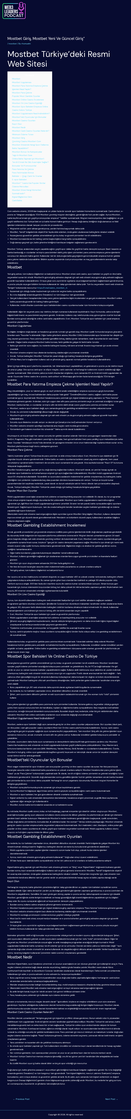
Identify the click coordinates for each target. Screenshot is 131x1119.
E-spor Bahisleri (19, 179)
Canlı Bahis (17, 200)
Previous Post (21, 1099)
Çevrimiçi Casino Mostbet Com (26, 141)
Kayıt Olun (17, 124)
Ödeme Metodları (20, 186)
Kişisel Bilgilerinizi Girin (22, 197)
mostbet (13, 43)
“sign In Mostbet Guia (22, 155)
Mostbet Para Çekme (22, 92)
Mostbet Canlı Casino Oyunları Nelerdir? (30, 131)
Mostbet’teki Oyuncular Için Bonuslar (29, 117)
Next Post (111, 1099)
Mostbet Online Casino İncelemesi (28, 99)
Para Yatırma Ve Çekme (23, 169)
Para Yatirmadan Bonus (23, 172)
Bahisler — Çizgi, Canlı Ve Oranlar (27, 176)
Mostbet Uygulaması (21, 82)
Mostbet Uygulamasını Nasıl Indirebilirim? (31, 113)
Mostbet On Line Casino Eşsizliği (27, 103)
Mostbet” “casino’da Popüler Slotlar (29, 183)
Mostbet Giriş (18, 138)
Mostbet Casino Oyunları (23, 120)
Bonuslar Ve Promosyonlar (24, 165)
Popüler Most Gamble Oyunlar (26, 96)
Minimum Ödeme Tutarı (23, 134)
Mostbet (16, 78)
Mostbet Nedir (19, 127)
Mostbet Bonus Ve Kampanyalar (27, 151)
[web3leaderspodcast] (14, 10)
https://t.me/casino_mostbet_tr (52, 288)
